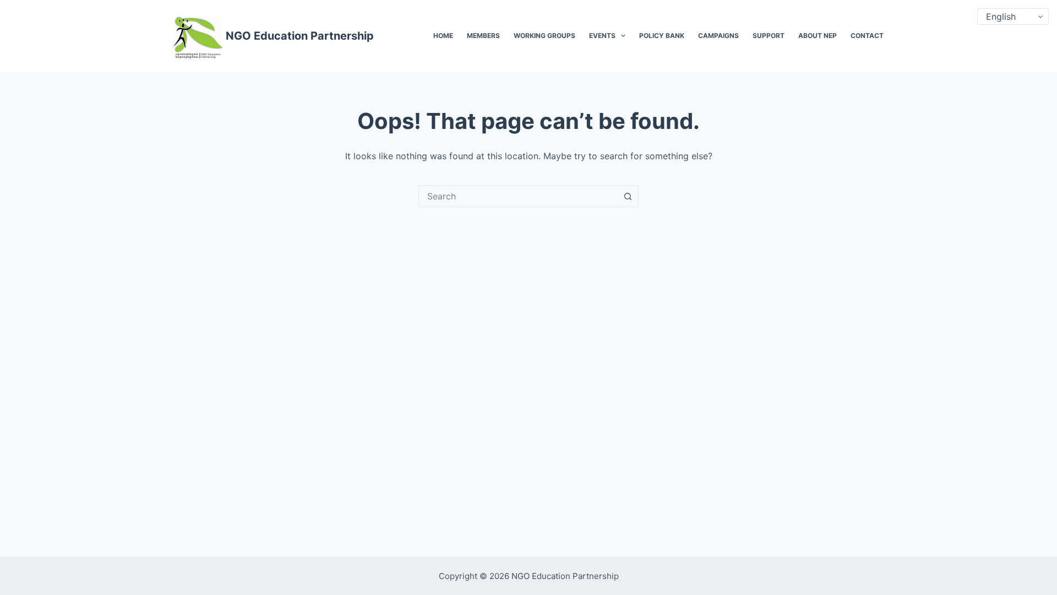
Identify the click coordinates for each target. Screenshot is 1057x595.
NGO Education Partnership (300, 35)
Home (443, 35)
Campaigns (718, 35)
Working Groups (544, 35)
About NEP (817, 35)
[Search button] (627, 196)
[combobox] (518, 196)
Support (768, 35)
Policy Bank (661, 35)
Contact (867, 35)
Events (602, 35)
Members (483, 35)
